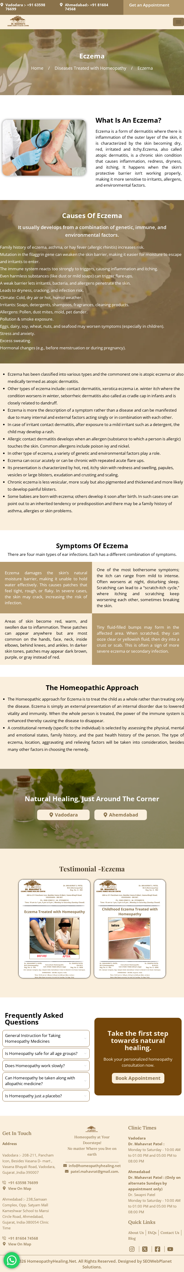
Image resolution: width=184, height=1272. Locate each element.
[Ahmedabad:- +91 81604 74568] (61, 4)
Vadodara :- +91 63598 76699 (25, 6)
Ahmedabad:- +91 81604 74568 (86, 6)
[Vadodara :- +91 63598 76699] (2, 4)
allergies (31, 510)
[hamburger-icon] (178, 22)
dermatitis (68, 381)
